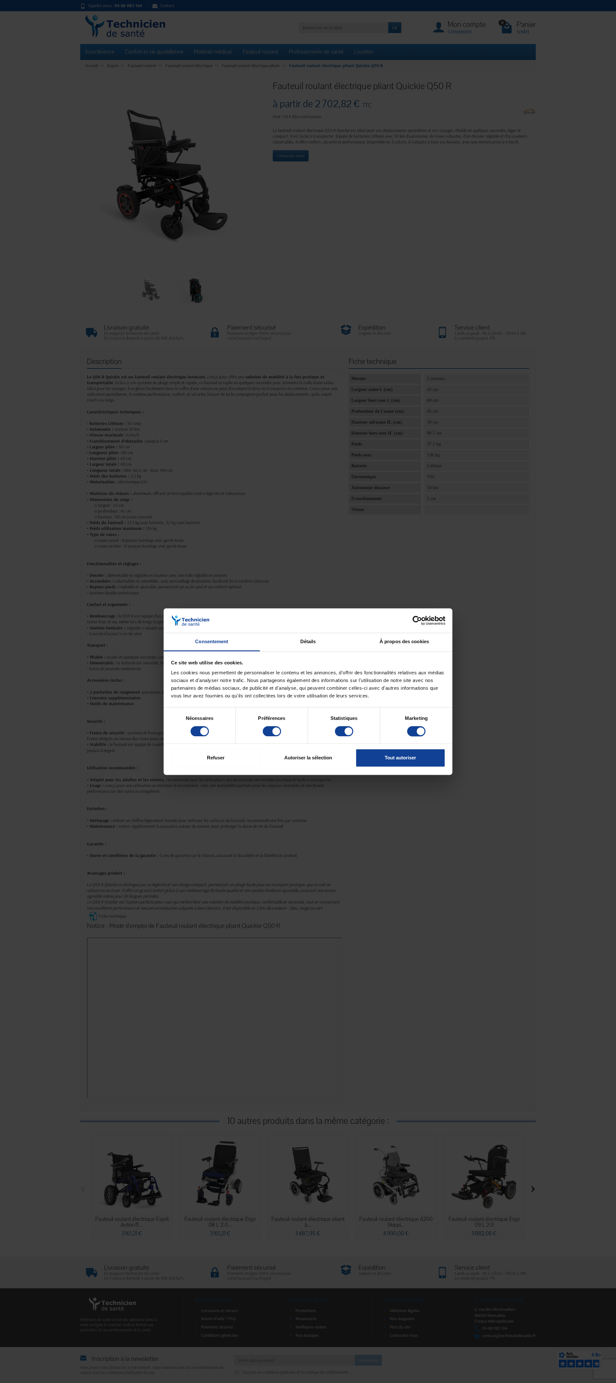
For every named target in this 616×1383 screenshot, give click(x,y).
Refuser (216, 758)
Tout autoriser (400, 758)
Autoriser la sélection (308, 758)
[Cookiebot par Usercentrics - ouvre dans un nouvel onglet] (417, 620)
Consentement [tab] (211, 641)
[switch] (272, 731)
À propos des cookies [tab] (404, 641)
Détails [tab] (308, 641)
